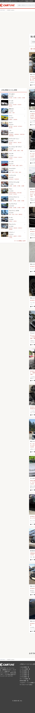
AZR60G (11, 134)
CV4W (19, 97)
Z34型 (18, 207)
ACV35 (15, 126)
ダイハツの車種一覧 (25, 678)
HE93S (10, 229)
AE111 (10, 143)
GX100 (14, 104)
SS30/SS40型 (12, 192)
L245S (15, 221)
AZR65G (17, 134)
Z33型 (14, 207)
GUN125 (11, 179)
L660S (15, 236)
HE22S (15, 228)
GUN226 (17, 179)
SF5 (10, 172)
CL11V (10, 194)
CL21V (15, 194)
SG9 (20, 172)
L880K (10, 119)
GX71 (10, 104)
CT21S (10, 157)
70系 (22, 150)
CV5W (23, 97)
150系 (10, 150)
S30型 (23, 207)
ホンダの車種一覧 (24, 671)
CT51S (15, 157)
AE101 (15, 142)
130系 (10, 200)
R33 (13, 214)
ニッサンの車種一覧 (25, 669)
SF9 (13, 172)
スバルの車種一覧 (24, 675)
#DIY (31, 195)
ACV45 (10, 127)
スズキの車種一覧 (24, 676)
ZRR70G (22, 134)
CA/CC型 (19, 192)
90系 (18, 150)
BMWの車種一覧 (24, 680)
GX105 (19, 104)
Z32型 (10, 207)
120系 (14, 150)
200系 (22, 200)
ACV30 (10, 126)
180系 (22, 185)
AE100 (10, 142)
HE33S (20, 228)
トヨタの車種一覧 (24, 667)
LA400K (15, 119)
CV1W (10, 97)
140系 (10, 185)
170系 (18, 185)
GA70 (21, 165)
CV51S (10, 158)
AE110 (19, 142)
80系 (13, 165)
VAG (10, 112)
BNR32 (20, 214)
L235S (10, 221)
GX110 (10, 106)
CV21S (20, 157)
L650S (10, 236)
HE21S (10, 228)
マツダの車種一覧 (24, 673)
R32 (10, 214)
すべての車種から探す (20, 240)
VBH (13, 112)
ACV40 (20, 126)
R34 (16, 214)
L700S (19, 236)
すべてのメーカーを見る (26, 684)
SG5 (16, 172)
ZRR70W (11, 135)
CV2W (14, 97)
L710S (10, 237)
